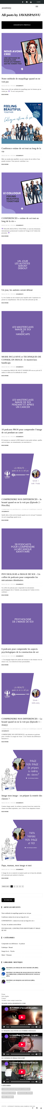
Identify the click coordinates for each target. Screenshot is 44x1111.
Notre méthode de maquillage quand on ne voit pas (16, 913)
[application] (22, 1017)
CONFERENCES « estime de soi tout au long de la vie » (18, 921)
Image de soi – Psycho (8, 951)
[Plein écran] (40, 1027)
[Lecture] (4, 1027)
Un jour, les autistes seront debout (17, 290)
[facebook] (22, 2)
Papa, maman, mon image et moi (17, 865)
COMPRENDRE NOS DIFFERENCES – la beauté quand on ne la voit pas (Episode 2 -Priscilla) (21, 502)
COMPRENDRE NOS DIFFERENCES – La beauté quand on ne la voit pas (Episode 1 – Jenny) (22, 721)
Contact (4, 998)
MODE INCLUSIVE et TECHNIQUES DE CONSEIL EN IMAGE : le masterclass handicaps (21, 359)
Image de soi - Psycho (8, 85)
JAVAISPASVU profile (22, 25)
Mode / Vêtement (7, 955)
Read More (5, 94)
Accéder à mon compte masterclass (12, 1000)
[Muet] (37, 1027)
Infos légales (5, 996)
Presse (3, 994)
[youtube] (30, 2)
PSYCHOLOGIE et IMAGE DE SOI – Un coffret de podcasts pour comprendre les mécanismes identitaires (21, 577)
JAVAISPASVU (19, 85)
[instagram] (26, 2)
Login (38, 2)
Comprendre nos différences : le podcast (15, 509)
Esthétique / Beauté (35, 509)
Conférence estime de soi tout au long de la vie (15, 917)
